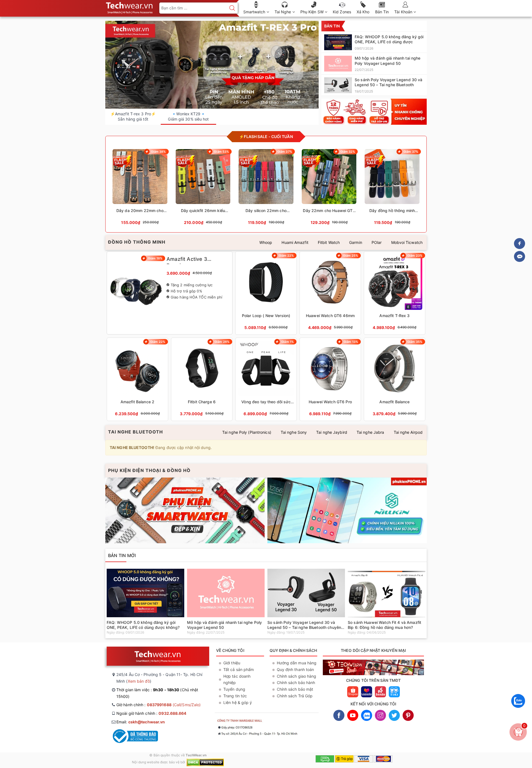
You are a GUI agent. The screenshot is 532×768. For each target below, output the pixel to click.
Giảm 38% (158, 152)
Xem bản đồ (139, 681)
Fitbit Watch (329, 242)
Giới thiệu (231, 662)
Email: (140, 721)
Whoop (265, 242)
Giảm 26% (221, 342)
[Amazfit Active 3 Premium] (169, 293)
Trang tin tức (235, 695)
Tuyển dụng (234, 689)
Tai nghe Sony (294, 432)
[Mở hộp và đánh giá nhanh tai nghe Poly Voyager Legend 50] (374, 63)
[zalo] (518, 709)
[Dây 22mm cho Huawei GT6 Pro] (329, 188)
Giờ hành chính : (158, 704)
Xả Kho (363, 11)
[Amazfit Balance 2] (137, 379)
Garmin (355, 242)
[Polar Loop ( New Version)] (266, 293)
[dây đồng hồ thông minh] (185, 510)
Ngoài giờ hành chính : (151, 713)
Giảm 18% (155, 258)
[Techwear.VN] (129, 6)
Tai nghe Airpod (408, 432)
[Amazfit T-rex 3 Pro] (212, 65)
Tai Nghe (283, 11)
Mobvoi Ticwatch (407, 242)
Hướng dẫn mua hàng (297, 662)
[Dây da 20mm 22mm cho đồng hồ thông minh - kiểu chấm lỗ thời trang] (140, 188)
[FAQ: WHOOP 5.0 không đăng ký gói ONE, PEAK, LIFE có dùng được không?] (374, 42)
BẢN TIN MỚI (122, 555)
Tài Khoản (403, 11)
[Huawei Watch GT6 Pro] (330, 379)
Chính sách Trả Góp (295, 695)
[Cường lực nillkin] (347, 510)
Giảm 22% (286, 255)
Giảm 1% (287, 342)
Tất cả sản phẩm (238, 669)
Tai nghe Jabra (370, 432)
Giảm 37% (284, 152)
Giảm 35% (414, 342)
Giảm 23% (414, 255)
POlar (377, 242)
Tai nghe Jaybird (331, 432)
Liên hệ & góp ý (237, 702)
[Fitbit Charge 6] (201, 379)
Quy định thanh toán (295, 669)
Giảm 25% (350, 255)
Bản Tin (382, 11)
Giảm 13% (351, 342)
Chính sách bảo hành (296, 682)
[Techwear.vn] (374, 112)
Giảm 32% (347, 152)
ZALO (366, 715)
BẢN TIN (332, 26)
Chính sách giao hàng (296, 676)
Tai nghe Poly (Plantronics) (246, 432)
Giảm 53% (221, 152)
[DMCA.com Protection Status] (205, 762)
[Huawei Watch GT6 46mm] (330, 293)
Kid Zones (342, 11)
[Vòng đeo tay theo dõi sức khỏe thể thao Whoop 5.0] (266, 379)
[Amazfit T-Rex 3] (394, 293)
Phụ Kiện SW (312, 11)
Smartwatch (255, 11)
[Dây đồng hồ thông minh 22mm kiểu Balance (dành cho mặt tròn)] (392, 188)
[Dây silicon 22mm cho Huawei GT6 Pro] (266, 188)
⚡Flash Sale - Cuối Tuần (266, 136)
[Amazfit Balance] (394, 379)
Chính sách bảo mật (295, 689)
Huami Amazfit (295, 242)
